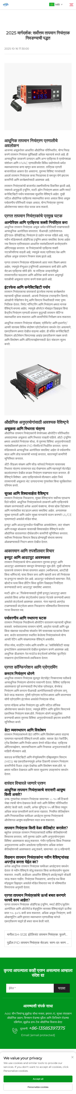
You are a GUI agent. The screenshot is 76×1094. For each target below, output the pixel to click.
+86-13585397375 (47, 1028)
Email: (38, 1035)
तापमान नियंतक (19, 154)
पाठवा (61, 988)
